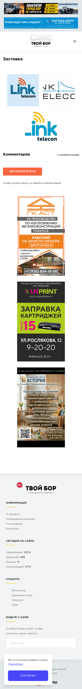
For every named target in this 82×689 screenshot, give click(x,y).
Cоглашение (14, 524)
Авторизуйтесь (22, 172)
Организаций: (18, 567)
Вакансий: (15, 557)
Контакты (12, 529)
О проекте (13, 514)
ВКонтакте (19, 591)
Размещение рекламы (20, 519)
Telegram (17, 600)
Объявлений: (18, 553)
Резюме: (13, 562)
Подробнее (15, 664)
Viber (15, 605)
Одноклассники (22, 596)
